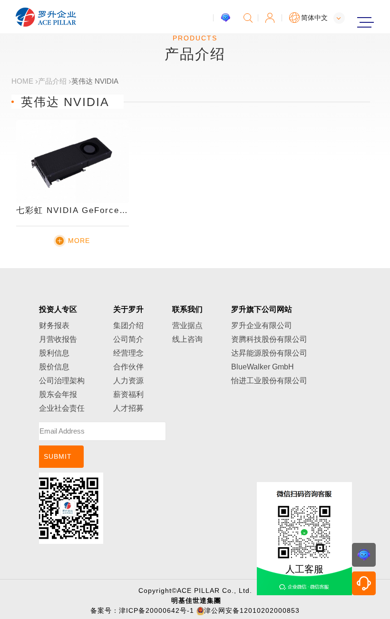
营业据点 (187, 325)
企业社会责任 (62, 408)
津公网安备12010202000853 (252, 610)
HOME (22, 81)
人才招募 (128, 408)
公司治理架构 (62, 381)
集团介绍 (128, 325)
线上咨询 (187, 339)
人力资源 (128, 381)
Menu (364, 22)
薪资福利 (128, 394)
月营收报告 (58, 339)
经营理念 (128, 353)
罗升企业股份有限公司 (46, 17)
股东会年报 (58, 394)
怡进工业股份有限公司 (269, 381)
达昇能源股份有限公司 (269, 353)
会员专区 (270, 18)
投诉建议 (225, 18)
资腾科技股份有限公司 (269, 339)
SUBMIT (58, 456)
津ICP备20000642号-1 (156, 610)
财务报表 (54, 325)
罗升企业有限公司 (261, 325)
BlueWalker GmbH (262, 367)
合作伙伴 (128, 367)
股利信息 (54, 353)
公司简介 (128, 339)
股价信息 (54, 367)
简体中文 (314, 17)
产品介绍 (52, 81)
